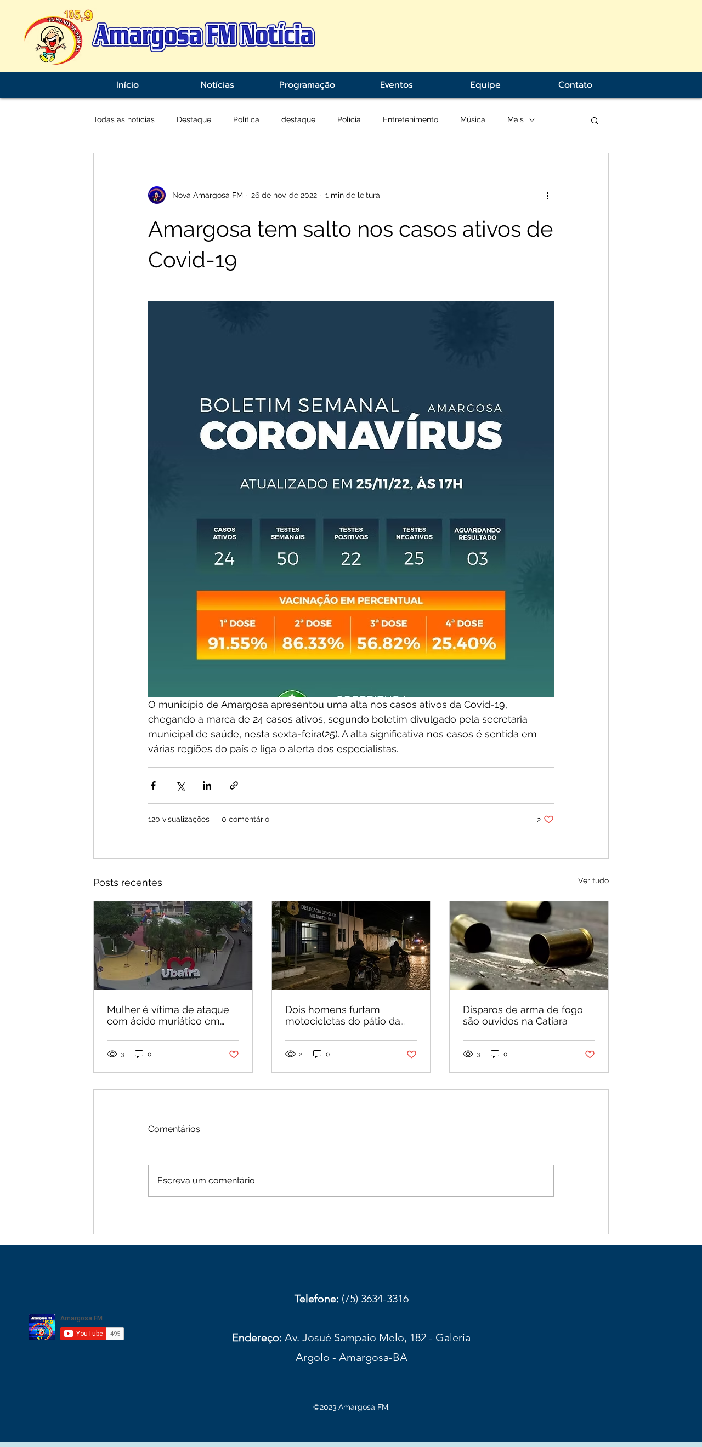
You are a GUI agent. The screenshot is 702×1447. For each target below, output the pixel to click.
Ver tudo (593, 880)
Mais (515, 119)
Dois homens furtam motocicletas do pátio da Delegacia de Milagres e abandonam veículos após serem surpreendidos (346, 1015)
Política (246, 119)
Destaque (194, 119)
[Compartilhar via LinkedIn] (207, 785)
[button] (595, 120)
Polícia (349, 119)
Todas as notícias (124, 119)
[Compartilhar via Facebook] (153, 785)
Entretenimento (410, 119)
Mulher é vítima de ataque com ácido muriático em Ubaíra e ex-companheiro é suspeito (171, 1015)
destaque (298, 119)
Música (472, 119)
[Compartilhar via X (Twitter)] (180, 785)
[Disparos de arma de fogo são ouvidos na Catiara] (529, 945)
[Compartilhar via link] (234, 785)
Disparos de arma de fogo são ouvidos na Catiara (523, 1015)
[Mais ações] (547, 195)
